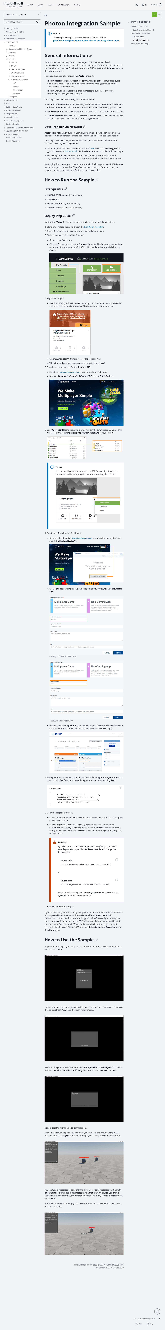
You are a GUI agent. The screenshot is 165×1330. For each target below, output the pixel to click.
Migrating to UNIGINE (15, 32)
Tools (8, 103)
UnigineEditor (11, 100)
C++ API (14, 62)
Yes (140, 1323)
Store (77, 5)
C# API (13, 66)
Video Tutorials (12, 35)
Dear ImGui (18, 90)
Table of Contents (13, 141)
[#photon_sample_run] (97, 179)
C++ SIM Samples (18, 69)
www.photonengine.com (70, 372)
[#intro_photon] (90, 55)
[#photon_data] (84, 127)
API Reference (11, 117)
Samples (12, 59)
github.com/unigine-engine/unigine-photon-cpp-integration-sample (86, 40)
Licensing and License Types (20, 49)
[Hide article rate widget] (159, 1319)
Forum (30, 5)
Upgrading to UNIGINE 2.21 (17, 131)
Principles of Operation (15, 39)
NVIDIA (16, 86)
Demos (11, 56)
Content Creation (13, 124)
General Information (139, 26)
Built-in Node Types (14, 107)
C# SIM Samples (17, 73)
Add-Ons (12, 52)
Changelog (13, 97)
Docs (40, 5)
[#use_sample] (96, 939)
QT (14, 83)
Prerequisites (138, 37)
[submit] (38, 22)
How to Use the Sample (140, 43)
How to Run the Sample (140, 33)
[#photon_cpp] (73, 216)
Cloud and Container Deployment (19, 127)
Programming (11, 114)
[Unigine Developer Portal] (13, 5)
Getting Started (12, 28)
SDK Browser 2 (12, 42)
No (151, 1323)
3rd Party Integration (19, 79)
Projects (12, 45)
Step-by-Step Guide (141, 40)
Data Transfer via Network (143, 30)
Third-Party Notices (14, 137)
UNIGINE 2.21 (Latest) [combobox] (16, 14)
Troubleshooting (12, 134)
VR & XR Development (15, 120)
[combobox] (144, 5)
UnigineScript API (18, 76)
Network (16, 93)
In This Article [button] (140, 22)
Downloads (63, 5)
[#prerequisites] (65, 189)
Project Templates (13, 110)
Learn (50, 5)
